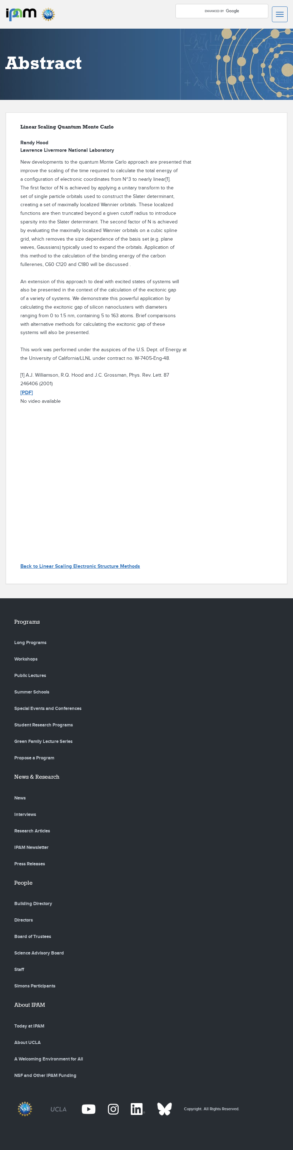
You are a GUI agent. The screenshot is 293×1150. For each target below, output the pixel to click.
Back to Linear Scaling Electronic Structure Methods (80, 566)
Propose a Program (34, 758)
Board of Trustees (32, 936)
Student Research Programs (43, 725)
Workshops (26, 659)
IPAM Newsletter (31, 847)
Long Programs (30, 643)
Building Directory (33, 904)
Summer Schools (31, 692)
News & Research (36, 776)
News (20, 798)
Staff (19, 969)
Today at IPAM (29, 1026)
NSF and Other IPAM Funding (45, 1075)
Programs (27, 621)
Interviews (25, 814)
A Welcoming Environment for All (48, 1059)
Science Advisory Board (39, 953)
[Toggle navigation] (280, 14)
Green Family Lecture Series (43, 741)
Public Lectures (30, 675)
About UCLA (27, 1042)
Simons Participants (34, 986)
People (23, 882)
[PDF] (26, 393)
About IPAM (29, 1004)
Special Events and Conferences (47, 708)
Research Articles (32, 831)
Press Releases (29, 864)
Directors (23, 920)
